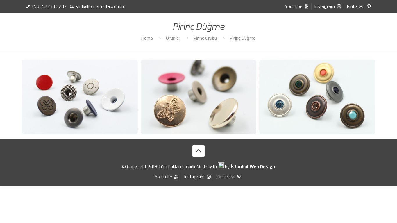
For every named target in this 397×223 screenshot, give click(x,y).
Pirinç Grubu (205, 38)
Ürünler (173, 38)
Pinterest (356, 6)
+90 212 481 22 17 (48, 6)
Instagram (325, 6)
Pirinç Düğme (242, 38)
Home (147, 38)
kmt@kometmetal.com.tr (100, 6)
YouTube (294, 6)
